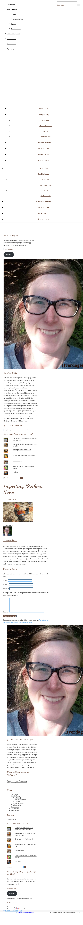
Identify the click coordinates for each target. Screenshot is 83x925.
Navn (5, 580)
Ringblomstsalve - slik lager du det (24, 455)
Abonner (9, 254)
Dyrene (13, 24)
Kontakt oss (11, 39)
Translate (22, 909)
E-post (6, 584)
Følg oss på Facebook (17, 781)
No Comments (17, 500)
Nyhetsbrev (11, 44)
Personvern (11, 49)
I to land (15, 472)
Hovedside (11, 4)
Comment (6, 612)
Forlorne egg (17, 461)
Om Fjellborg (12, 9)
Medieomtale (16, 29)
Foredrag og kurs (13, 34)
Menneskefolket (17, 19)
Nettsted (6, 588)
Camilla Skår (9, 525)
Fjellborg (14, 14)
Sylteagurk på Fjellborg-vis (22, 450)
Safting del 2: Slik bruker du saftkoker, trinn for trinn (24, 828)
